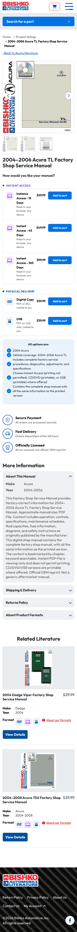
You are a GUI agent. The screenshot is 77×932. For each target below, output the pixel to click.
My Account (32, 906)
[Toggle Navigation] (69, 6)
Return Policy (13, 897)
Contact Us (11, 906)
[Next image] (68, 95)
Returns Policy (17, 602)
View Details (15, 734)
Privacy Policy (38, 897)
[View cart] (54, 6)
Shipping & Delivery (21, 590)
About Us (60, 897)
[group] (10, 144)
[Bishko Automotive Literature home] (20, 880)
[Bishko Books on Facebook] (69, 920)
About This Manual (20, 476)
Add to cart (60, 195)
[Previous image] (8, 95)
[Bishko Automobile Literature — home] (16, 6)
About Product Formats (24, 615)
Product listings (26, 37)
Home (7, 37)
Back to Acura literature (20, 53)
